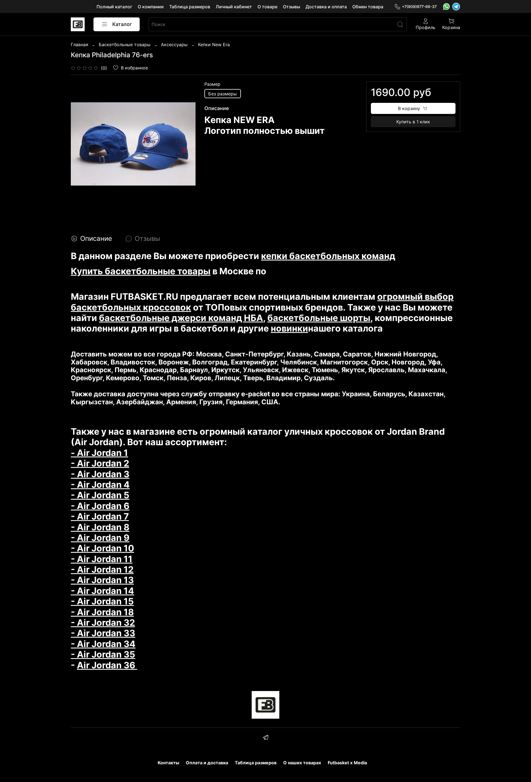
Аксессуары (174, 44)
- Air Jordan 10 (102, 548)
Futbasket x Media (347, 762)
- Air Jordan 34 (103, 643)
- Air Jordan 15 (102, 601)
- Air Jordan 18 (102, 612)
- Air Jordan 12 (102, 569)
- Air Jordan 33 (103, 633)
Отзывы (291, 6)
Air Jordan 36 (107, 665)
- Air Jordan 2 (100, 463)
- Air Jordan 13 (102, 580)
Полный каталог (114, 6)
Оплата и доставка (207, 762)
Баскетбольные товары (124, 44)
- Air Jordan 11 (101, 559)
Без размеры (222, 94)
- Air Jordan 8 (100, 527)
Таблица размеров (189, 6)
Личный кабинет (234, 6)
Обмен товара (367, 6)
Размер (212, 84)
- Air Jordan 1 (99, 452)
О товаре (267, 6)
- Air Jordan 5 (100, 495)
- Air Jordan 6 (100, 506)
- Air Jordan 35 (103, 654)
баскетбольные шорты (318, 317)
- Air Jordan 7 (100, 516)
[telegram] (265, 738)
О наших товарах (302, 762)
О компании (151, 6)
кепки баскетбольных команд (328, 256)
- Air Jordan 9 (100, 537)
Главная (79, 44)
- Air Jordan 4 (100, 484)
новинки (289, 328)
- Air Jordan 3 (100, 474)
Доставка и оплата (326, 6)
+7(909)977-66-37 (419, 6)
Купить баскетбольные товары (140, 271)
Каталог (122, 24)
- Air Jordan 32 (103, 622)
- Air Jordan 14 (102, 590)
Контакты (168, 762)
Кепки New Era (214, 44)
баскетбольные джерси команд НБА (181, 317)
